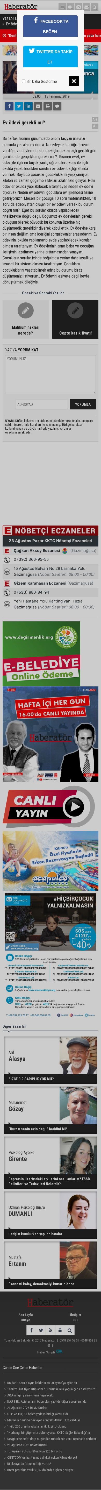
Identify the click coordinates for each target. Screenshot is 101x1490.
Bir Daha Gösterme (41, 81)
